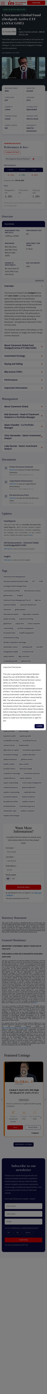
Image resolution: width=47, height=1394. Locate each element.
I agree (39, 726)
